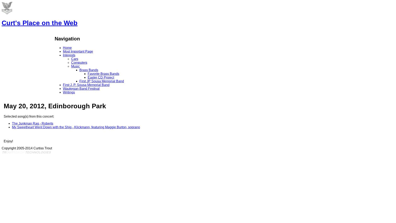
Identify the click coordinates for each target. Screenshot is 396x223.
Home (67, 48)
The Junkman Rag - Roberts (32, 123)
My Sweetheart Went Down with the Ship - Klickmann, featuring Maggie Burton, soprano (76, 127)
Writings (69, 92)
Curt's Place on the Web (40, 23)
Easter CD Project (101, 77)
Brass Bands (88, 70)
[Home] (7, 13)
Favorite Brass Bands (103, 74)
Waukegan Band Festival (81, 88)
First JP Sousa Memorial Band (101, 81)
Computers (79, 62)
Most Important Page (78, 51)
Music (75, 66)
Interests (69, 55)
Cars (74, 59)
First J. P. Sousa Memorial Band (86, 85)
